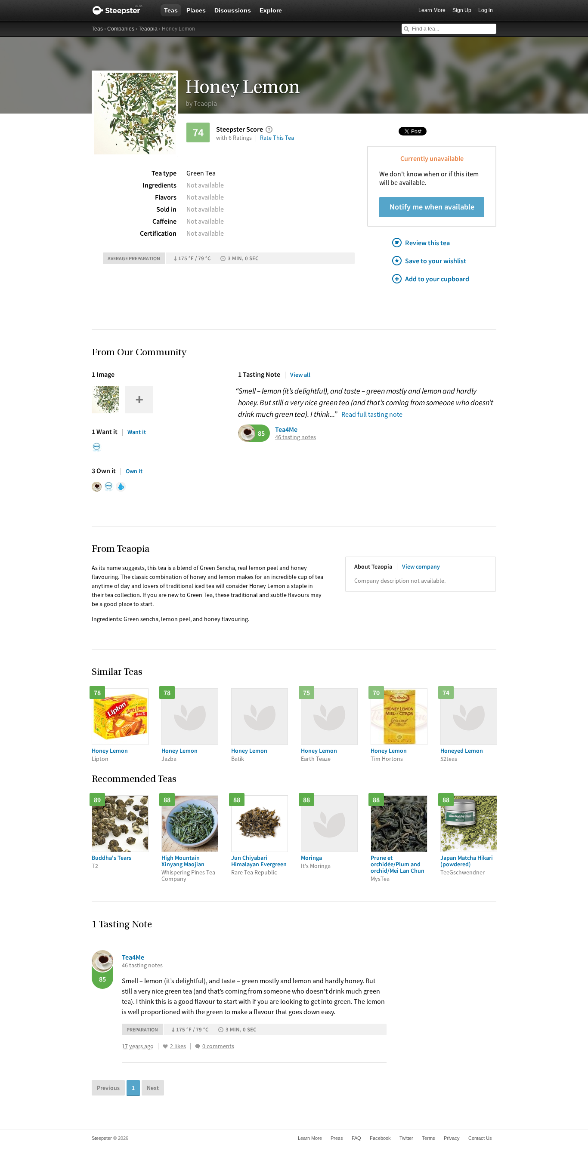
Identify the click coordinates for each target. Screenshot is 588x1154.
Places (196, 10)
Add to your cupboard (437, 278)
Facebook (380, 1138)
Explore (271, 10)
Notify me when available (432, 207)
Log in (485, 10)
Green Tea (201, 173)
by (201, 103)
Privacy (452, 1138)
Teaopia (148, 29)
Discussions (232, 10)
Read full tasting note (371, 414)
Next (153, 1088)
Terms (428, 1138)
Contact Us (480, 1138)
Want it (136, 432)
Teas (171, 10)
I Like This (165, 1046)
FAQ (356, 1138)
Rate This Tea (277, 138)
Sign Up (461, 10)
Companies (120, 29)
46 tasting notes (295, 437)
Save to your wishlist (435, 260)
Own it (134, 471)
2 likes (178, 1046)
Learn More (432, 10)
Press (337, 1138)
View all (300, 375)
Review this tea (427, 242)
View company (421, 566)
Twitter (406, 1138)
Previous (108, 1088)
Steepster (122, 10)
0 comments (218, 1046)
